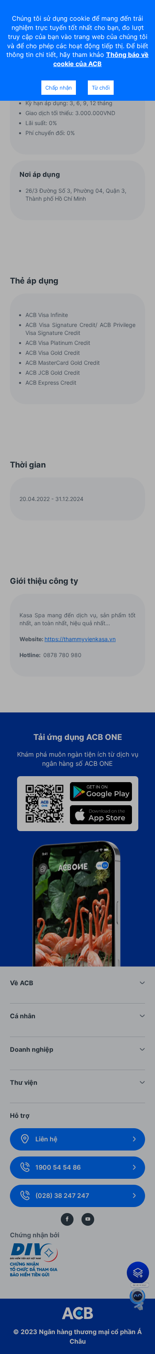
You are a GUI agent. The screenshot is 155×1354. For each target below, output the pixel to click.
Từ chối (101, 87)
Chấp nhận (58, 87)
